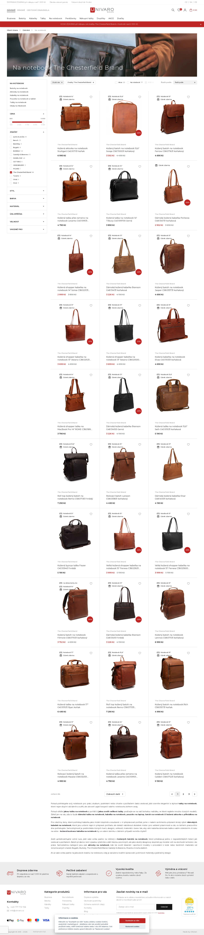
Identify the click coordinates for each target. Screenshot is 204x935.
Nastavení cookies (132, 926)
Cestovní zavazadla (38, 10)
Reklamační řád (39, 932)
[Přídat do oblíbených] (91, 97)
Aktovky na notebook (19, 92)
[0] (179, 10)
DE (195, 2)
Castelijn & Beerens (22, 154)
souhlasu (161, 913)
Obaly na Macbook (18, 106)
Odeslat (164, 907)
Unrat (16, 179)
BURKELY (18, 151)
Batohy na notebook (19, 88)
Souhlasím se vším (132, 921)
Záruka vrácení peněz (59, 2)
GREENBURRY (19, 165)
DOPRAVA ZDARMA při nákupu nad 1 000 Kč (26, 2)
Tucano (17, 176)
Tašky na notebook (18, 102)
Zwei (16, 183)
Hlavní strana (12, 30)
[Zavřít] (200, 24)
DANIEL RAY (19, 158)
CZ (186, 2)
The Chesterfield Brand (23, 172)
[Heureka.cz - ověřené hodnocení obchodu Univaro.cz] (189, 907)
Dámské (11, 10)
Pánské (21, 10)
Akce (121, 82)
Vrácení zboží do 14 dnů (81, 2)
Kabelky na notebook (19, 95)
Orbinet (194, 932)
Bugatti (17, 147)
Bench (17, 140)
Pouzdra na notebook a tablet (23, 99)
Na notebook (136, 82)
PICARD (17, 169)
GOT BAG (17, 162)
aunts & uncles (20, 137)
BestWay (17, 144)
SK (191, 2)
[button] (185, 82)
